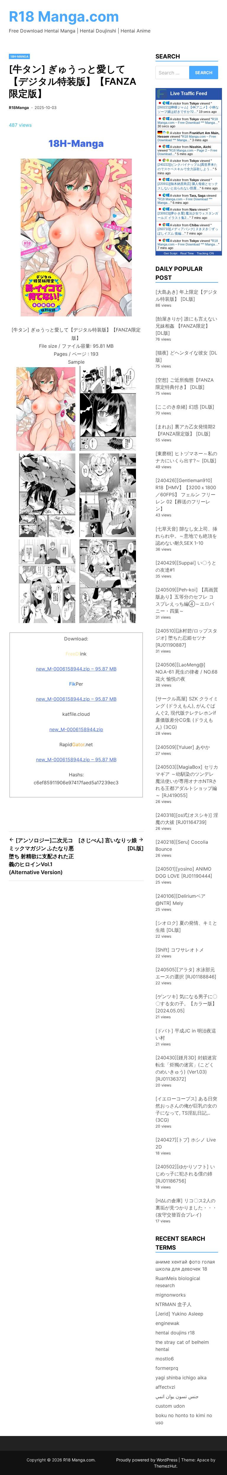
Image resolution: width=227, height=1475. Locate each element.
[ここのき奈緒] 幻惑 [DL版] (184, 407)
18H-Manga (19, 56)
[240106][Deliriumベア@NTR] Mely (180, 899)
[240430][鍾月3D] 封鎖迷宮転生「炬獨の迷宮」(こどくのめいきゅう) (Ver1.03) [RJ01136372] (186, 1068)
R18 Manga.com (64, 16)
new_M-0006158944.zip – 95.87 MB (76, 669)
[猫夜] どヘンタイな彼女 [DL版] (186, 356)
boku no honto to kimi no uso (183, 1418)
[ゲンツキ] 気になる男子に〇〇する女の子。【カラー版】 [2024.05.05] (186, 1003)
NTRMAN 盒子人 (173, 1304)
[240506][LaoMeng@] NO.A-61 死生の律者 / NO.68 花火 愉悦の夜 (186, 672)
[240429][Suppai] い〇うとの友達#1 (185, 566)
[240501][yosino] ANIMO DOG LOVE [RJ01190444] (183, 872)
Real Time (187, 253)
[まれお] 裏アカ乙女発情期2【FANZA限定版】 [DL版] (185, 430)
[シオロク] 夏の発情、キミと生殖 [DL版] (186, 926)
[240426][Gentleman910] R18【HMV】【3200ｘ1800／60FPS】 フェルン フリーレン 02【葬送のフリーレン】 (185, 494)
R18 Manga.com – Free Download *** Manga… (188, 120)
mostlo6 (164, 1359)
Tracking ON (205, 253)
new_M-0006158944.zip (76, 729)
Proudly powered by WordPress (147, 1459)
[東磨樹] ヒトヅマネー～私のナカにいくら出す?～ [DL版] (186, 457)
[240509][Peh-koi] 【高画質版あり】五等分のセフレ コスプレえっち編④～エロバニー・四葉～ (186, 600)
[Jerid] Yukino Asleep (179, 1314)
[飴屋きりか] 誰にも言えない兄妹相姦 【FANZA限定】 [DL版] (186, 326)
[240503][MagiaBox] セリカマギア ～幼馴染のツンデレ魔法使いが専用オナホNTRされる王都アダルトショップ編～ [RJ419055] (186, 781)
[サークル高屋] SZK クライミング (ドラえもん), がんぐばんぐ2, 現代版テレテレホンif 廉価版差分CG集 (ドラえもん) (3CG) (186, 713)
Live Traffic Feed (188, 93)
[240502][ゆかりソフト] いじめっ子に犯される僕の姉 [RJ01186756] (185, 1174)
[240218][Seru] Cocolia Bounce (181, 845)
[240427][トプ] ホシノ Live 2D (185, 1143)
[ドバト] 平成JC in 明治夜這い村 (185, 1034)
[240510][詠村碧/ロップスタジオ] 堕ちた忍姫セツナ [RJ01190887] (186, 638)
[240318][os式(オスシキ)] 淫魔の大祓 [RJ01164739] (186, 818)
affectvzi (165, 1387)
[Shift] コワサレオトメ (179, 950)
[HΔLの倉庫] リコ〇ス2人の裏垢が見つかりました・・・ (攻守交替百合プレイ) (188, 1208)
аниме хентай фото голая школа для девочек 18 (185, 1265)
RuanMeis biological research (177, 1281)
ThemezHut (165, 1466)
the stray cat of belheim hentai (182, 1345)
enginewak (167, 1323)
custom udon (170, 1406)
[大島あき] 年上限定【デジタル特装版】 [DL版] (186, 295)
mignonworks (170, 1295)
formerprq (166, 1368)
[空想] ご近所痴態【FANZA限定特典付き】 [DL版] (184, 383)
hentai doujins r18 (175, 1333)
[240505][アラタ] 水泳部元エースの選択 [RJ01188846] (185, 973)
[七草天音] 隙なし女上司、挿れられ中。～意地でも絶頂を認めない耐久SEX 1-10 (186, 536)
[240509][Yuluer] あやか (182, 747)
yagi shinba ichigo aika (181, 1377)
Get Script (170, 253)
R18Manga (19, 107)
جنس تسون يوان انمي (177, 1396)
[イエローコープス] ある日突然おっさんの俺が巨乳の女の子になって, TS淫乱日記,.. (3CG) (186, 1109)
